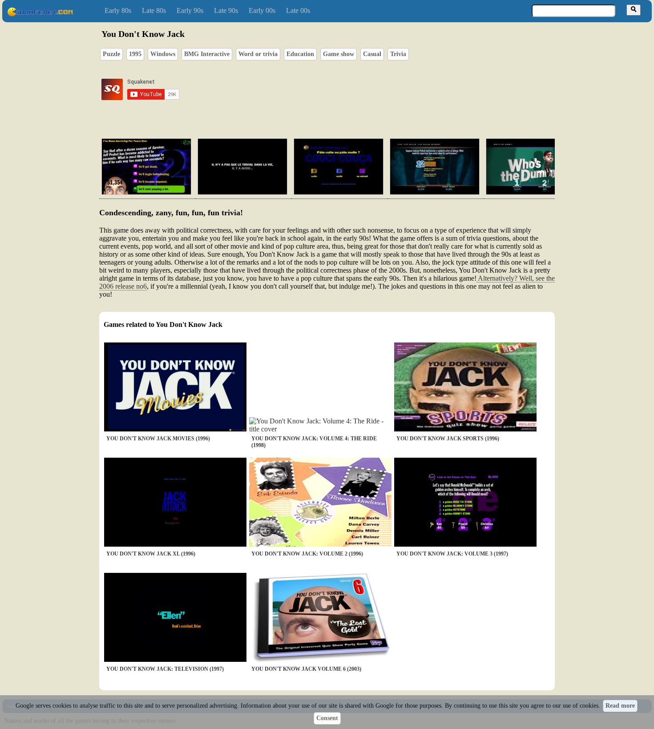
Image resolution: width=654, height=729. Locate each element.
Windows (162, 54)
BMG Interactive (207, 54)
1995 (135, 54)
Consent (327, 718)
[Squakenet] (40, 14)
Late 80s (154, 10)
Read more (620, 705)
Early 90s (190, 10)
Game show (338, 54)
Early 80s (118, 10)
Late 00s (298, 10)
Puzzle (111, 54)
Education (300, 54)
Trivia (398, 54)
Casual (372, 54)
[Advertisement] (352, 89)
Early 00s (262, 10)
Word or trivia (258, 54)
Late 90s (226, 10)
